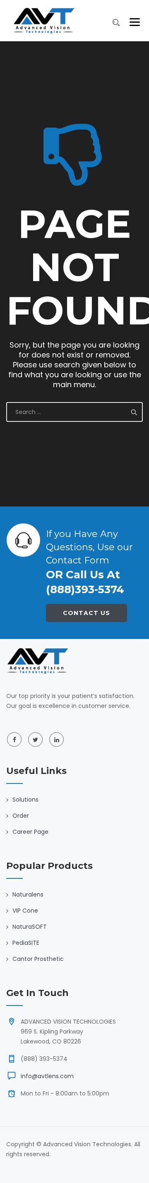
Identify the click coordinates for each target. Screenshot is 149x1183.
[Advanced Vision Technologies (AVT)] (43, 20)
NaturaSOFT (29, 927)
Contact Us (86, 613)
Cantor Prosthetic (38, 959)
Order (20, 816)
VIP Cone (25, 910)
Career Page (30, 832)
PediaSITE (25, 943)
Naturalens (27, 894)
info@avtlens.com (47, 1076)
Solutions (25, 799)
